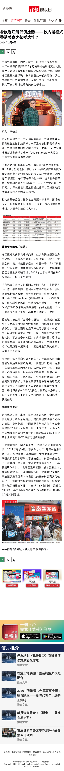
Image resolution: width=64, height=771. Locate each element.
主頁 (5, 20)
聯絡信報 (33, 755)
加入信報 (57, 752)
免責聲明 (37, 752)
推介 (28, 20)
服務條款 (17, 752)
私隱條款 (27, 752)
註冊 (59, 20)
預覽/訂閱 (40, 20)
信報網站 (7, 8)
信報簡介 (8, 752)
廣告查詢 (47, 752)
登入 (52, 20)
